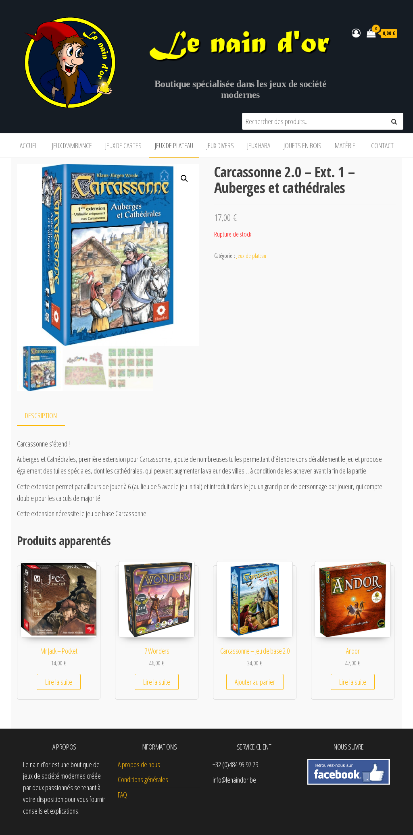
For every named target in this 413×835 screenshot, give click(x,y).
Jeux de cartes (123, 145)
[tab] (47, 416)
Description (41, 415)
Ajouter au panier (255, 682)
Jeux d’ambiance (72, 145)
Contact (382, 145)
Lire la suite (58, 682)
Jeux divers (220, 145)
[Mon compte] (356, 33)
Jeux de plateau (174, 145)
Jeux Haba (258, 145)
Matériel (346, 145)
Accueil (29, 145)
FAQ (122, 795)
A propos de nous (139, 764)
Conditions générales (143, 779)
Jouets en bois (302, 145)
